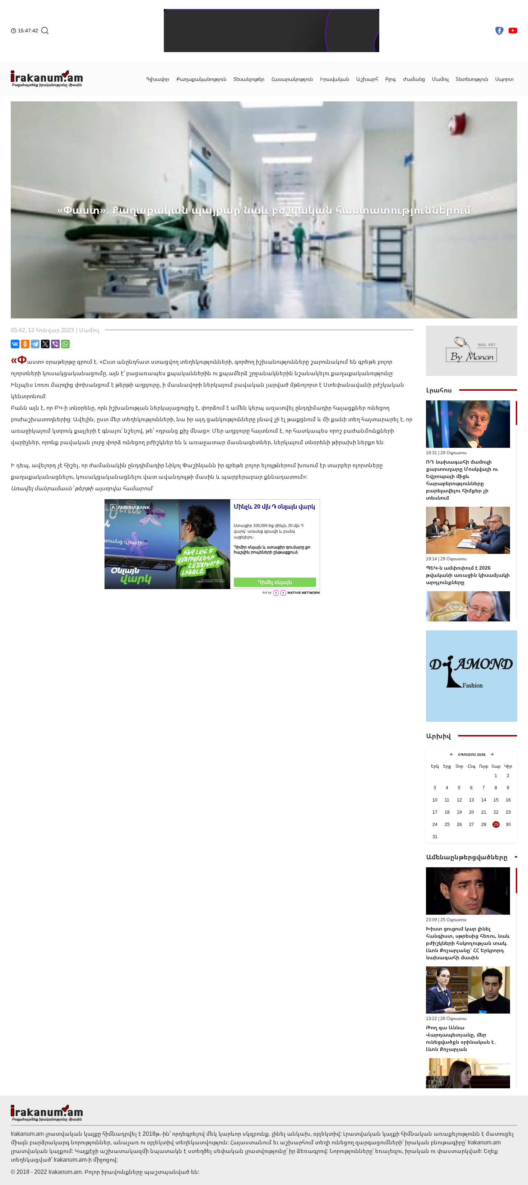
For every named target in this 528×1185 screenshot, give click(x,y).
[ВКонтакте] (15, 344)
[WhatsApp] (65, 344)
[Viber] (55, 344)
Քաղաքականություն (201, 78)
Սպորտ (504, 78)
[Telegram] (35, 344)
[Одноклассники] (25, 344)
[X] (45, 344)
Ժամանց (414, 78)
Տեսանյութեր (248, 78)
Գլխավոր (157, 78)
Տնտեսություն (472, 78)
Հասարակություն (292, 78)
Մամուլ (440, 78)
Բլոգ (390, 78)
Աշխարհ (367, 78)
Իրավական (334, 78)
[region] (471, 510)
